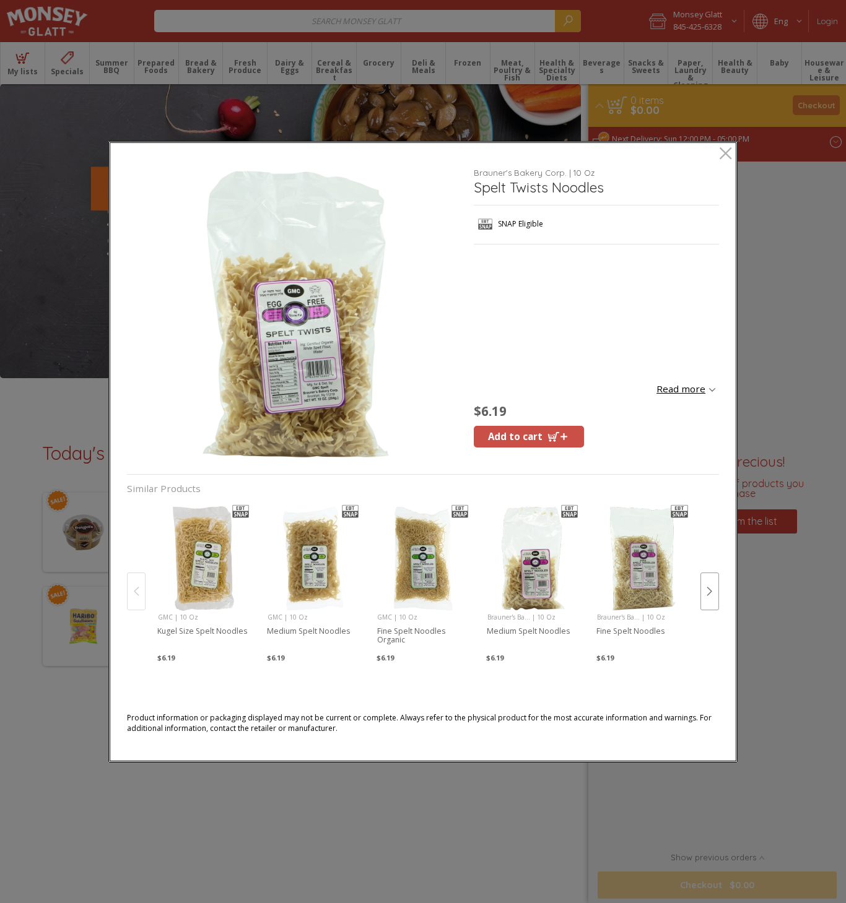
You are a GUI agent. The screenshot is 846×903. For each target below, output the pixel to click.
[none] (203, 578)
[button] (295, 314)
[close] (725, 154)
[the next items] (709, 591)
